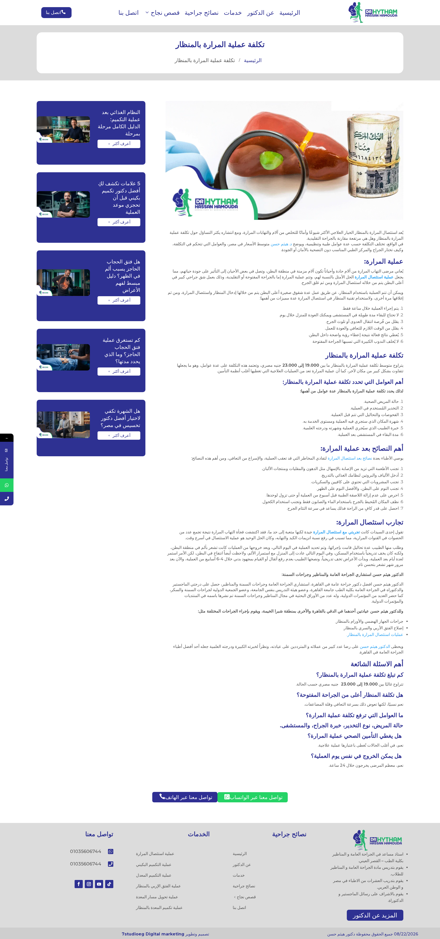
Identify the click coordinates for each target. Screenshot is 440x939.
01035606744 (85, 851)
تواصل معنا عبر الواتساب (253, 797)
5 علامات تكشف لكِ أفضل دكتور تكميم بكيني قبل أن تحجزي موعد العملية (119, 197)
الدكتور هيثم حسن (375, 646)
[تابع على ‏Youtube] (99, 884)
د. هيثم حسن (282, 243)
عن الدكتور (260, 12)
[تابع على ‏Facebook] (79, 884)
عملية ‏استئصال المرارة (374, 277)
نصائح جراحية (202, 12)
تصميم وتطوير (165, 934)
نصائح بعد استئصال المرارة (350, 458)
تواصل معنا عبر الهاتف (185, 796)
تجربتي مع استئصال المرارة (336, 532)
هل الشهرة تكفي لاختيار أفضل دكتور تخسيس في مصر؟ (120, 418)
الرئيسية (289, 12)
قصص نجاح (165, 12)
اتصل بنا (128, 12)
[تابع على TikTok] (109, 884)
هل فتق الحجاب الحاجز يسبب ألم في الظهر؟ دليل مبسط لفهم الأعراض (122, 276)
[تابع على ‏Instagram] (89, 884)
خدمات (233, 12)
